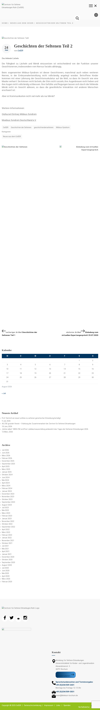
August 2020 (7, 565)
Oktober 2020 (7, 560)
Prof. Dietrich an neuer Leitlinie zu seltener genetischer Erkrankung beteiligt (31, 418)
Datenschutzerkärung (32, 705)
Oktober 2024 (7, 475)
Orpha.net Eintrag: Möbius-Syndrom (19, 114)
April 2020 (6, 576)
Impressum (48, 705)
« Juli (4, 393)
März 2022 (6, 532)
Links (58, 705)
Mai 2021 (5, 549)
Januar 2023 (7, 519)
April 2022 (6, 529)
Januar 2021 (7, 554)
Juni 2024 (5, 477)
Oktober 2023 (7, 499)
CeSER (20, 50)
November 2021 (8, 540)
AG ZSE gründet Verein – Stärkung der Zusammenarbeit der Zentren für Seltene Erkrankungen (38, 424)
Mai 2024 (5, 480)
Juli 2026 (5, 450)
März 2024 (6, 486)
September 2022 (8, 527)
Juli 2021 (5, 546)
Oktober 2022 (7, 524)
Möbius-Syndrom (63, 127)
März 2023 (6, 513)
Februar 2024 (7, 488)
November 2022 (8, 521)
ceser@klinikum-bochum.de (67, 695)
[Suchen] (77, 18)
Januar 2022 (7, 538)
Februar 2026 (7, 458)
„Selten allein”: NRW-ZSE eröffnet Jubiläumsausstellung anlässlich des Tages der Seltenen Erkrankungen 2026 (45, 429)
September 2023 (8, 502)
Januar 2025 (7, 472)
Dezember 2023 (8, 494)
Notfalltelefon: (85, 707)
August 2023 (7, 505)
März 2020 (6, 579)
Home (5, 23)
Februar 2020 (7, 582)
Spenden (67, 705)
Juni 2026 (5, 453)
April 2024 (6, 483)
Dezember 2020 (8, 557)
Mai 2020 (5, 573)
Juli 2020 (5, 568)
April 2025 (6, 466)
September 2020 (8, 562)
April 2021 (6, 551)
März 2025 (6, 469)
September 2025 (8, 464)
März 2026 (6, 456)
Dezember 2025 (8, 461)
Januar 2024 (7, 491)
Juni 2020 (5, 571)
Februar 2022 (7, 535)
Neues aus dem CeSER (21, 23)
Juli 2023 (5, 508)
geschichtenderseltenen (43, 127)
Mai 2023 (5, 510)
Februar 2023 (7, 516)
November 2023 (8, 497)
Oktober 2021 (7, 543)
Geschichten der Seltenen (21, 127)
